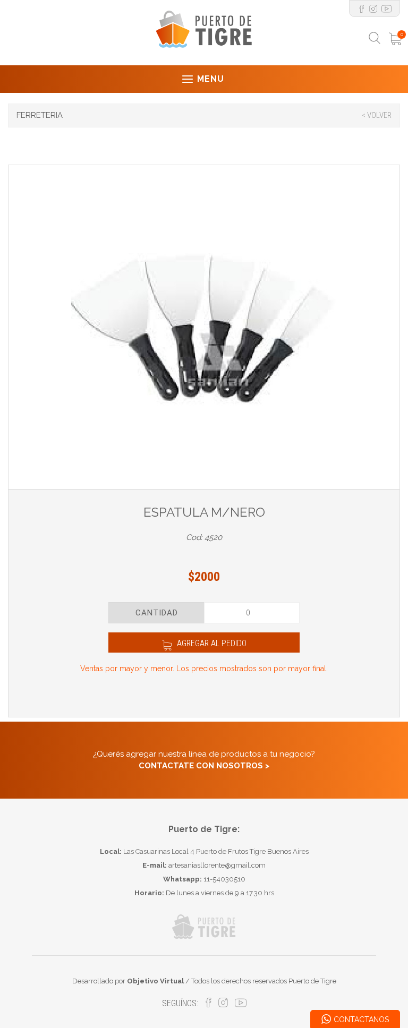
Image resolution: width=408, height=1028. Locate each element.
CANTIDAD (156, 613)
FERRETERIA (39, 115)
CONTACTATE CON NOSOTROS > (204, 765)
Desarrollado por (128, 981)
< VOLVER (377, 115)
